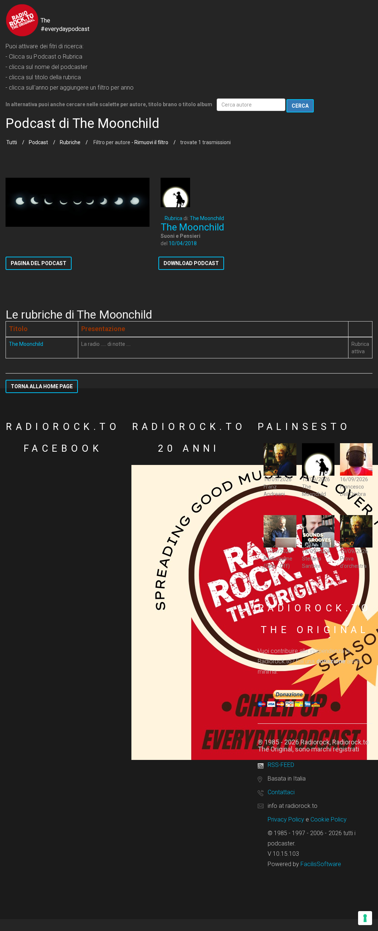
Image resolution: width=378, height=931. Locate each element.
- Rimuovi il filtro (149, 142)
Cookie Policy (328, 819)
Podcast (38, 142)
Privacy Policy (286, 819)
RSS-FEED (281, 764)
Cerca (300, 106)
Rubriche (70, 142)
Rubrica (173, 218)
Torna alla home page (42, 386)
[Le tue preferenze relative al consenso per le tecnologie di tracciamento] (365, 918)
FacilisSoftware (320, 864)
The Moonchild (207, 218)
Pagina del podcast (38, 263)
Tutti (11, 142)
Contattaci (281, 792)
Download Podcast (191, 263)
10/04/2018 (183, 243)
